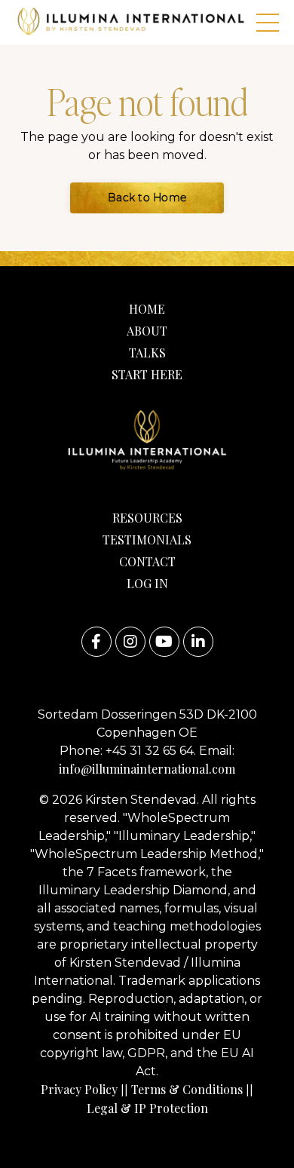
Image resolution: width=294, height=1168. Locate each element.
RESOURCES (147, 518)
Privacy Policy (79, 1089)
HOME (147, 309)
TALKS (147, 352)
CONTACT (147, 561)
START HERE (147, 374)
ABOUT (147, 331)
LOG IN (147, 583)
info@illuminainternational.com (147, 769)
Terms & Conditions (187, 1089)
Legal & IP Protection (147, 1108)
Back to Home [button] (147, 197)
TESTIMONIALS (147, 539)
